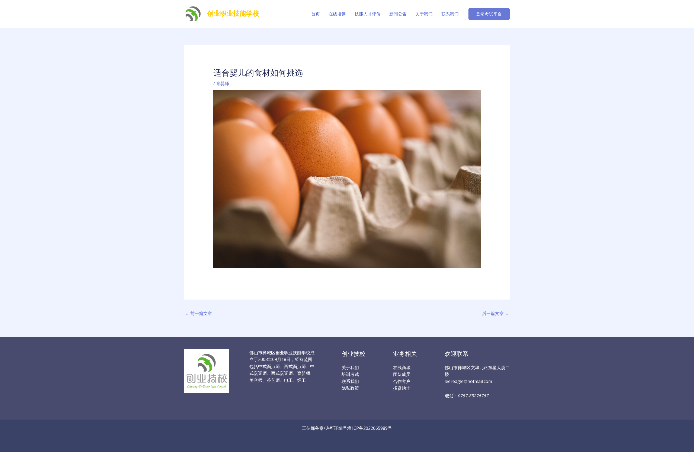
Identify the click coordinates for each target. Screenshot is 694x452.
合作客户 (401, 381)
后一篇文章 (495, 313)
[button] (489, 14)
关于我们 (424, 14)
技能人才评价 (368, 14)
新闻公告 (398, 14)
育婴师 (222, 83)
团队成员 (401, 374)
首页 (315, 14)
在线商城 (401, 367)
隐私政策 (350, 388)
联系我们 (450, 14)
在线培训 (337, 14)
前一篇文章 (198, 313)
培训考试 (350, 374)
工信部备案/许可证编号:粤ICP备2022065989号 (347, 428)
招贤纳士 (401, 388)
